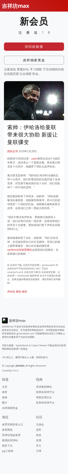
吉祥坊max (15, 5)
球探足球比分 (44, 397)
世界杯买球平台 (45, 392)
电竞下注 (7, 445)
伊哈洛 (11, 291)
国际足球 (12, 151)
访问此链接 (34, 46)
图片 (4, 402)
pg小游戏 (7, 451)
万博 (38, 451)
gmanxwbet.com (25, 333)
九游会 (40, 424)
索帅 (24, 291)
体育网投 (7, 430)
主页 (4, 387)
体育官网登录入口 (12, 424)
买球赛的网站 (44, 387)
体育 (4, 392)
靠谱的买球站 (10, 440)
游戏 (4, 397)
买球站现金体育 (11, 435)
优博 (38, 440)
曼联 (18, 291)
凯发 (38, 435)
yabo (34, 158)
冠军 (38, 430)
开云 (38, 445)
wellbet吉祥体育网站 (19, 250)
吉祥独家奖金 (34, 60)
